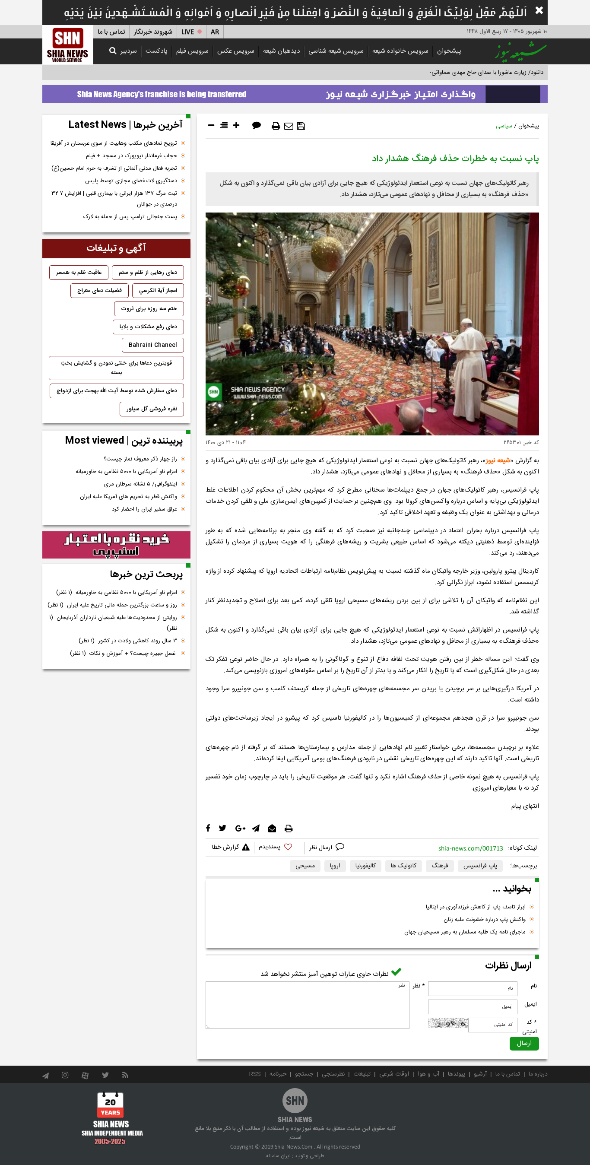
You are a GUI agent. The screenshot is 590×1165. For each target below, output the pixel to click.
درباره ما (538, 1074)
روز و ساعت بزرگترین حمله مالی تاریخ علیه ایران (112, 605)
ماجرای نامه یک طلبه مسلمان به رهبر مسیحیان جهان (465, 932)
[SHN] (67, 44)
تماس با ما (111, 32)
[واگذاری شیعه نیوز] (295, 91)
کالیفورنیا (365, 866)
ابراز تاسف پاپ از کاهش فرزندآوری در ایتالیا (476, 907)
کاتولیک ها (403, 866)
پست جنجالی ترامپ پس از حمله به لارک (130, 217)
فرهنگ (439, 866)
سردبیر (129, 51)
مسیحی (305, 866)
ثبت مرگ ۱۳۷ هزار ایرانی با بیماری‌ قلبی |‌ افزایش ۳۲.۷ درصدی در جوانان (114, 199)
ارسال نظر (321, 848)
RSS (255, 1074)
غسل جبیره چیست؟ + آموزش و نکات (123, 653)
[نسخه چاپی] (276, 126)
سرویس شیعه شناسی (336, 51)
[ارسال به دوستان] (288, 126)
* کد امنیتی (529, 1027)
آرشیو (480, 1074)
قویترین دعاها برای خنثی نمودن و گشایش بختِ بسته (116, 368)
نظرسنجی (333, 1074)
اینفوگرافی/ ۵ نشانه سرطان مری (140, 484)
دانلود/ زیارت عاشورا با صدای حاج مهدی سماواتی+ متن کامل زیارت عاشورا (458, 72)
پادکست (157, 51)
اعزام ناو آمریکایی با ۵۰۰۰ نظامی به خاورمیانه (126, 471)
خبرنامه (278, 1074)
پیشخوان (449, 51)
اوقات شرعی (394, 1074)
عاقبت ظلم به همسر (79, 272)
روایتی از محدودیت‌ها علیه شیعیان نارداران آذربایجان (113, 623)
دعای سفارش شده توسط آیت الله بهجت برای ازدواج (117, 391)
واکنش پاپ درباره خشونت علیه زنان (485, 919)
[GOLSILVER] (116, 545)
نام (534, 986)
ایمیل (530, 1004)
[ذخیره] (301, 126)
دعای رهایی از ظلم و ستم (148, 272)
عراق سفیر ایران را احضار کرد (144, 509)
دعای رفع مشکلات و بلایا (148, 327)
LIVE (187, 32)
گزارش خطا (225, 847)
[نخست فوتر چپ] (112, 1118)
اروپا (335, 866)
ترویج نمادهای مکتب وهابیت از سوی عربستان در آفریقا (114, 143)
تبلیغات (362, 1074)
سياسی (504, 126)
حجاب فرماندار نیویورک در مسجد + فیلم (131, 156)
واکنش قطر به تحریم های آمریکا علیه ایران (128, 497)
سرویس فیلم (192, 51)
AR (215, 32)
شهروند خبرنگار (153, 32)
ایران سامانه (278, 1156)
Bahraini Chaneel (153, 345)
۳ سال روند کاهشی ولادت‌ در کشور (128, 641)
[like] (279, 848)
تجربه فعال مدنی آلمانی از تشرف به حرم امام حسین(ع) (114, 168)
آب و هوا (428, 1074)
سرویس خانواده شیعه (400, 51)
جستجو (304, 1074)
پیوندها (456, 1074)
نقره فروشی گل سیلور (152, 409)
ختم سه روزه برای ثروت (149, 309)
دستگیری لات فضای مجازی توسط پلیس (131, 181)
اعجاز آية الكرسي (158, 290)
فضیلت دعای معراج (99, 290)
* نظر (418, 986)
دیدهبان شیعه (281, 51)
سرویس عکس (235, 51)
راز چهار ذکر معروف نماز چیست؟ (140, 459)
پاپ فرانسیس (480, 866)
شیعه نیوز (498, 460)
